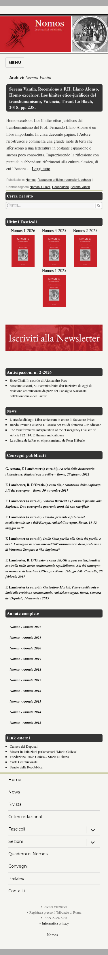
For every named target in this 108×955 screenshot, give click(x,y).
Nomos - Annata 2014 (25, 711)
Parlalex (16, 878)
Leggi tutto (41, 168)
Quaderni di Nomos (28, 853)
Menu (15, 62)
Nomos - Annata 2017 (25, 680)
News (14, 792)
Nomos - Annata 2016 (25, 690)
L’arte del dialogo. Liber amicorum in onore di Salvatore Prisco (52, 419)
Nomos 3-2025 (54, 230)
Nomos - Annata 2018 (25, 669)
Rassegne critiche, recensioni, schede (64, 179)
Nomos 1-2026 (23, 230)
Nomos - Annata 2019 (25, 658)
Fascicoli (16, 829)
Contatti (16, 890)
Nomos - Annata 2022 (25, 626)
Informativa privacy (55, 923)
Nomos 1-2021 (40, 186)
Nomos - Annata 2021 (25, 637)
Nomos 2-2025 (85, 230)
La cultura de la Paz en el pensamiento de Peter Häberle (47, 440)
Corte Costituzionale (23, 762)
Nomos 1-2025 (54, 270)
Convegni (18, 866)
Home (14, 779)
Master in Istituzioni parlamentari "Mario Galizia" (43, 751)
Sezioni (15, 841)
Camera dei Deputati (23, 746)
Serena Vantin (80, 186)
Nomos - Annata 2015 (25, 701)
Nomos (31, 179)
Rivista (15, 804)
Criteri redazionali (25, 816)
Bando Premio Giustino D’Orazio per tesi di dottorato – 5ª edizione (55, 424)
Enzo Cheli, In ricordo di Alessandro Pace (38, 380)
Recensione (60, 186)
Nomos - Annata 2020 (25, 648)
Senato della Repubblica (26, 767)
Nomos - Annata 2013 (25, 722)
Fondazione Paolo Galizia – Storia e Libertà (39, 756)
